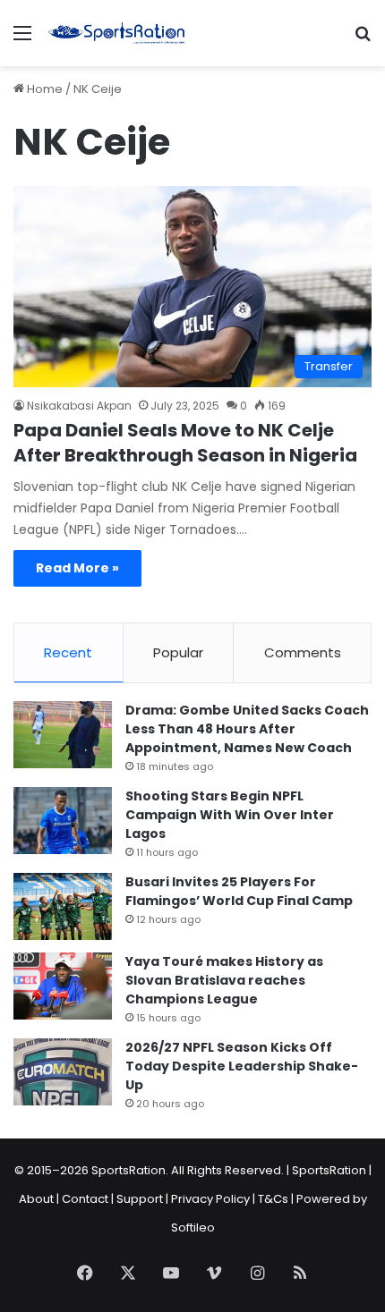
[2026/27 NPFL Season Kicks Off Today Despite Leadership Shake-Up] (62, 1071)
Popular (178, 652)
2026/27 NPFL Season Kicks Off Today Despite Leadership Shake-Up (241, 1066)
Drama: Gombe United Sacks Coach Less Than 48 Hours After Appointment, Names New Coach (247, 729)
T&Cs (273, 1198)
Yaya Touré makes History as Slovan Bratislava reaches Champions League (224, 980)
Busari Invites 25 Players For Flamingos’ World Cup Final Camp (239, 891)
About (36, 1198)
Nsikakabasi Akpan (79, 405)
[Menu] (22, 40)
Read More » (77, 568)
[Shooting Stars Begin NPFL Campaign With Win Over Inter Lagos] (62, 820)
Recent (68, 652)
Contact (85, 1198)
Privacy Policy (210, 1198)
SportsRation (329, 1170)
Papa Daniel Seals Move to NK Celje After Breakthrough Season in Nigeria (185, 443)
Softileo (193, 1227)
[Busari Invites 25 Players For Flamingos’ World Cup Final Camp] (62, 906)
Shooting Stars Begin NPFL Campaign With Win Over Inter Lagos (229, 814)
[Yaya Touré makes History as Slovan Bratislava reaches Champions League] (62, 986)
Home (43, 88)
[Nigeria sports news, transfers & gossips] (116, 33)
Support (139, 1198)
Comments (302, 652)
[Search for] (363, 40)
